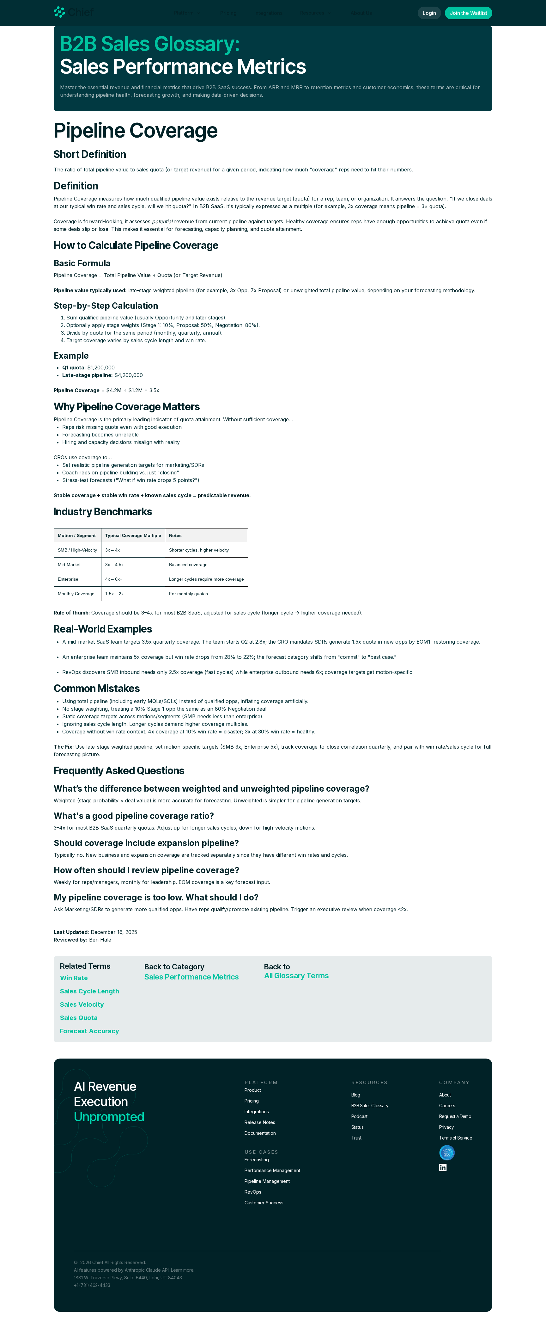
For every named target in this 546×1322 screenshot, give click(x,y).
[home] (74, 13)
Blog (355, 1094)
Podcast (359, 1116)
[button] (188, 13)
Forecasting (257, 1159)
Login (429, 13)
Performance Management (272, 1170)
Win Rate (74, 978)
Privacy (446, 1127)
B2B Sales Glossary (369, 1105)
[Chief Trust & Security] (455, 1153)
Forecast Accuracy (89, 1031)
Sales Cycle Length (89, 991)
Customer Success (264, 1202)
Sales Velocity (82, 1004)
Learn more (182, 1270)
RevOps (253, 1192)
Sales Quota (79, 1018)
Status (357, 1127)
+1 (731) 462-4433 (92, 1285)
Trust (356, 1137)
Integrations (268, 13)
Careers (447, 1105)
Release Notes (260, 1122)
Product (253, 1090)
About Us (361, 13)
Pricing (228, 13)
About (445, 1094)
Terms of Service (455, 1137)
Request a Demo (455, 1116)
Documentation (260, 1133)
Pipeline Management (267, 1181)
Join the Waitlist (468, 13)
